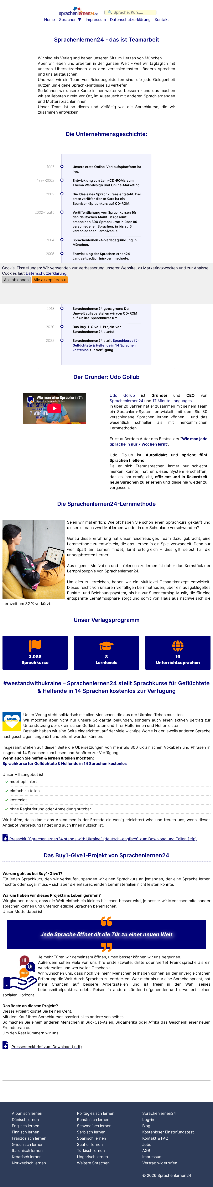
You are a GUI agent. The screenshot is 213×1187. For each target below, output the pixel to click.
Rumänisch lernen (93, 1119)
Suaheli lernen (90, 1144)
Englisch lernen (25, 1125)
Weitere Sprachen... (95, 1163)
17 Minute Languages (172, 400)
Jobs (146, 1144)
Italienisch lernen (27, 1150)
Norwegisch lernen (29, 1163)
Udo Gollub (122, 395)
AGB (146, 1150)
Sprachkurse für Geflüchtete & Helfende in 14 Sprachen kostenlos (106, 345)
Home (49, 19)
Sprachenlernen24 (126, 400)
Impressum (96, 19)
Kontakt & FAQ (155, 1138)
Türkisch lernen (91, 1150)
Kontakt (162, 19)
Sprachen (68, 19)
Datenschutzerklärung (130, 19)
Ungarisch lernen (92, 1156)
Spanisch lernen (91, 1138)
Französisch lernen (29, 1138)
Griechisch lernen (27, 1144)
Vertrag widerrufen (159, 1163)
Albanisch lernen (27, 1113)
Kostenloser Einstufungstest (168, 1132)
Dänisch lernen (25, 1119)
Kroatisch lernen (27, 1156)
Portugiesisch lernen (95, 1113)
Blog (146, 1125)
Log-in (148, 1119)
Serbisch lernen (91, 1132)
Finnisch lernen (25, 1132)
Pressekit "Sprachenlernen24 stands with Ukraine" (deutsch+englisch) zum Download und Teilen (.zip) (102, 839)
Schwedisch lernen (94, 1125)
